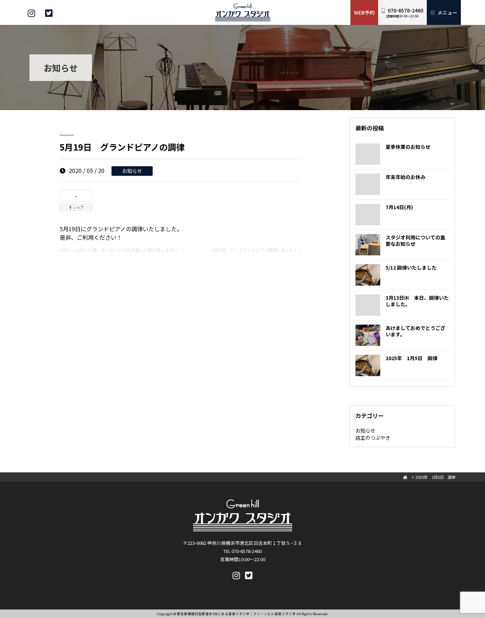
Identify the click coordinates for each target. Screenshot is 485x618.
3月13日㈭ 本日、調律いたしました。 (417, 301)
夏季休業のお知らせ (408, 146)
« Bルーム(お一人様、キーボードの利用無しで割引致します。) (118, 250)
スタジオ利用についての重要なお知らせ (415, 240)
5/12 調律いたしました (411, 267)
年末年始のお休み (405, 176)
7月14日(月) (399, 207)
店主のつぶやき (372, 437)
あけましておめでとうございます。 (415, 331)
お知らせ (132, 170)
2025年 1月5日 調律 (411, 358)
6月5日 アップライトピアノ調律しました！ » (256, 250)
